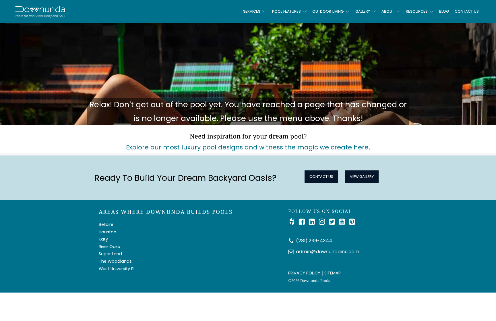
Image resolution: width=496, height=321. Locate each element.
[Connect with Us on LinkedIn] (313, 221)
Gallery (362, 11)
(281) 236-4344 (314, 240)
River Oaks (109, 246)
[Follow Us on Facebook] (303, 221)
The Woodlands (115, 261)
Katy (103, 239)
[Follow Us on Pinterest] (352, 221)
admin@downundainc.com (327, 251)
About (387, 11)
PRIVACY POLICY (304, 273)
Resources (417, 11)
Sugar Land (110, 254)
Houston (107, 232)
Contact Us (467, 11)
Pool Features (286, 11)
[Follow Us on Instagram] (323, 221)
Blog (444, 11)
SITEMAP (332, 273)
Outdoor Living (328, 11)
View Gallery (362, 176)
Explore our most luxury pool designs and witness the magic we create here (247, 147)
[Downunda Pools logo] (100, 11)
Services (251, 11)
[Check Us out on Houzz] (293, 221)
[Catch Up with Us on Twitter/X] (333, 221)
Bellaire (106, 224)
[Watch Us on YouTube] (343, 221)
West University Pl (116, 269)
